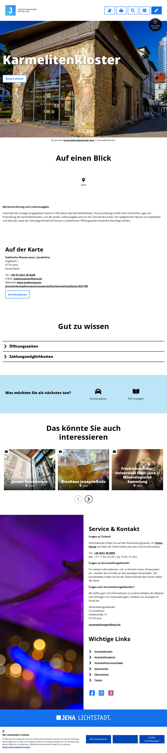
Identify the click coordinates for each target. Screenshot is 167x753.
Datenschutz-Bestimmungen (16, 747)
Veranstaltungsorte (104, 657)
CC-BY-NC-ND (165, 84)
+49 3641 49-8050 (104, 553)
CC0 (107, 472)
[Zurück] (78, 499)
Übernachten (101, 674)
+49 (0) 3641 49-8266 (22, 275)
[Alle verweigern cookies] (125, 739)
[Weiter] (89, 499)
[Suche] (133, 10)
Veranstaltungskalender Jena (78, 140)
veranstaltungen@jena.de (105, 624)
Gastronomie (101, 668)
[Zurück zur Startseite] (21, 10)
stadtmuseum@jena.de (28, 278)
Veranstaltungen (103, 651)
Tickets (98, 680)
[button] (110, 10)
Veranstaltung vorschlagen (108, 662)
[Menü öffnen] (145, 10)
